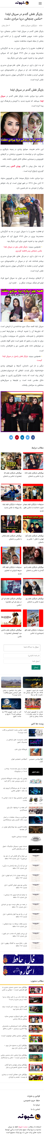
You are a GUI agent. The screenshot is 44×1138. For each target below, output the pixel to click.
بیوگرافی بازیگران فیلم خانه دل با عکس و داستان (34, 475)
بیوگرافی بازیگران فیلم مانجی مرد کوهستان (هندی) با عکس (11, 633)
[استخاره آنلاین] (23, 975)
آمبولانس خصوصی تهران (19, 759)
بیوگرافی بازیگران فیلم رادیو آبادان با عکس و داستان (34, 569)
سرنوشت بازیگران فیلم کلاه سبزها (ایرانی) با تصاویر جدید (12, 570)
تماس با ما (35, 1109)
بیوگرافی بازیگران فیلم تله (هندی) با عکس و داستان (12, 475)
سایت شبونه (23, 1127)
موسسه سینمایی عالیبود (19, 837)
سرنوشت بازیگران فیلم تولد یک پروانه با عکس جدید (12, 506)
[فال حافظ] (23, 964)
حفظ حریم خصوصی (32, 1100)
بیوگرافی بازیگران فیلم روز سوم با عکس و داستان (35, 600)
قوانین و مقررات (33, 1096)
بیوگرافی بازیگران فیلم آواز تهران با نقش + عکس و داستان (34, 539)
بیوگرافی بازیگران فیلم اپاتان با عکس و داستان (12, 537)
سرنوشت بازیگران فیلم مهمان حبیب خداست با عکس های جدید (33, 507)
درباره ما (36, 1104)
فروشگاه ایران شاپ (21, 749)
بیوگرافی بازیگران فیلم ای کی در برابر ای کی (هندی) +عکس (11, 601)
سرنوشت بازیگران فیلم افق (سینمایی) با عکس (34, 632)
